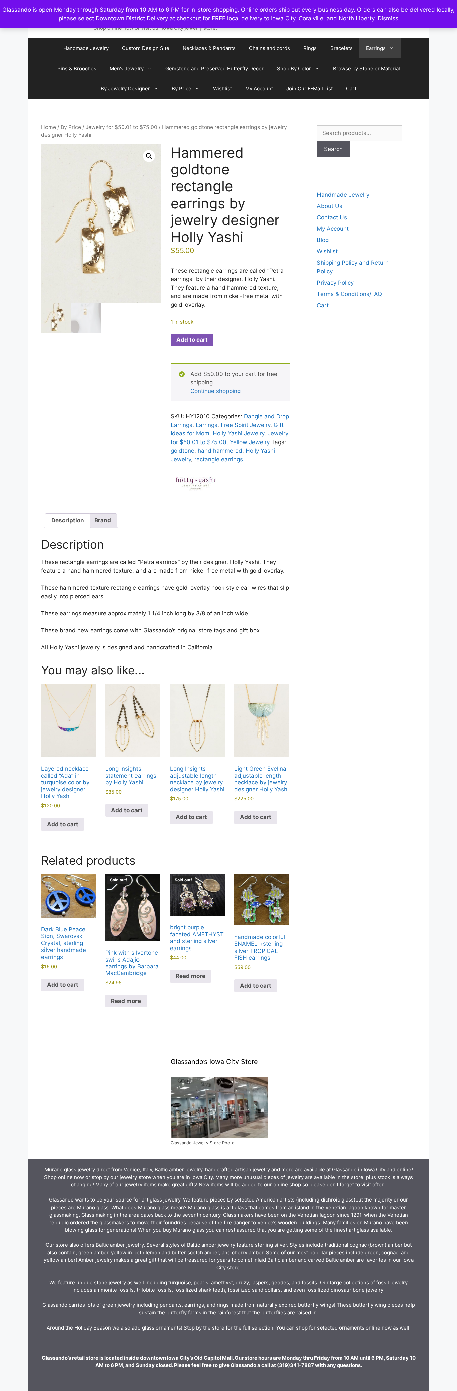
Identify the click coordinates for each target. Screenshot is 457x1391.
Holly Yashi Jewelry (238, 433)
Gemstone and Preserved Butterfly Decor (214, 68)
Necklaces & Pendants (209, 48)
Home (48, 127)
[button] (149, 156)
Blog (323, 240)
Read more (126, 1001)
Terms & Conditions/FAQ (349, 294)
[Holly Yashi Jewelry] (196, 485)
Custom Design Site (145, 48)
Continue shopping (215, 391)
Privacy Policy (335, 282)
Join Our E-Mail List (309, 88)
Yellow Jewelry (250, 442)
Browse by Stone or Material (366, 68)
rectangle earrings (218, 459)
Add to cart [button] (62, 824)
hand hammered (220, 450)
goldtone (182, 450)
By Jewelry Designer (125, 88)
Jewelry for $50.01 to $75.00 (121, 127)
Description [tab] (67, 520)
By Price (181, 88)
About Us (329, 206)
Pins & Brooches (76, 68)
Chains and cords (269, 48)
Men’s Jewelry (127, 68)
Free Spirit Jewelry (245, 425)
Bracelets (341, 48)
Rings (310, 48)
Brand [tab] (102, 520)
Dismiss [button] (388, 18)
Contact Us (332, 217)
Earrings (376, 48)
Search (333, 149)
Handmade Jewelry (86, 48)
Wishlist (222, 88)
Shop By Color (294, 68)
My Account (259, 88)
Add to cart (192, 339)
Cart (351, 88)
